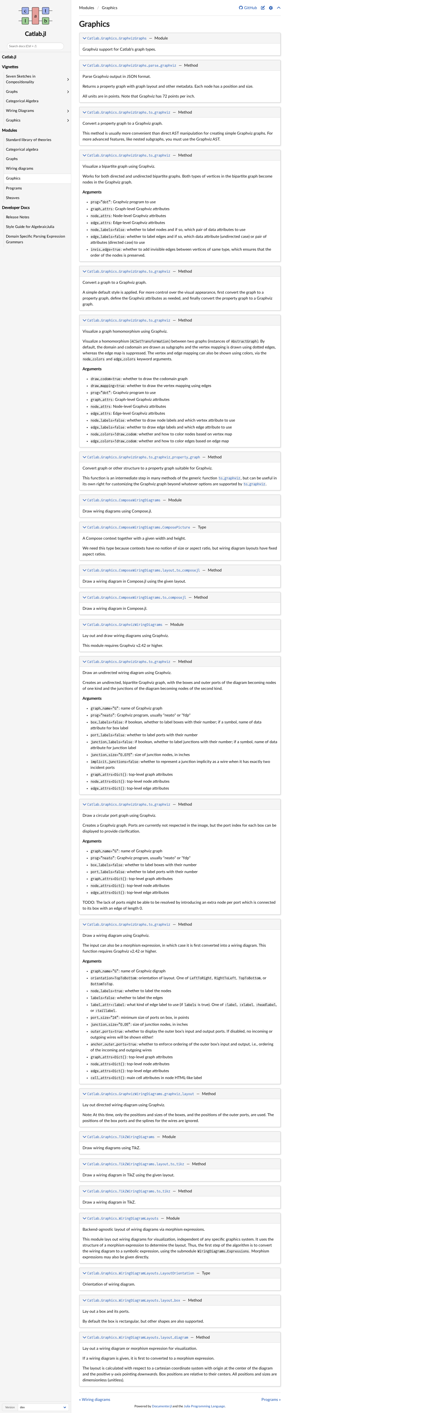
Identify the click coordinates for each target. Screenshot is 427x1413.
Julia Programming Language (204, 1406)
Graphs (12, 159)
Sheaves (13, 198)
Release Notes (17, 217)
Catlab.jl (35, 34)
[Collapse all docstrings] (279, 8)
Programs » (271, 1400)
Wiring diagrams (19, 168)
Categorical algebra (22, 149)
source (272, 50)
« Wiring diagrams (94, 1400)
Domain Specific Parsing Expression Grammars (35, 239)
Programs (14, 188)
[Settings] (271, 8)
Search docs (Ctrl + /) (22, 46)
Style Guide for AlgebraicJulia (30, 227)
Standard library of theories (28, 140)
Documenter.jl (162, 1406)
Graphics (13, 178)
